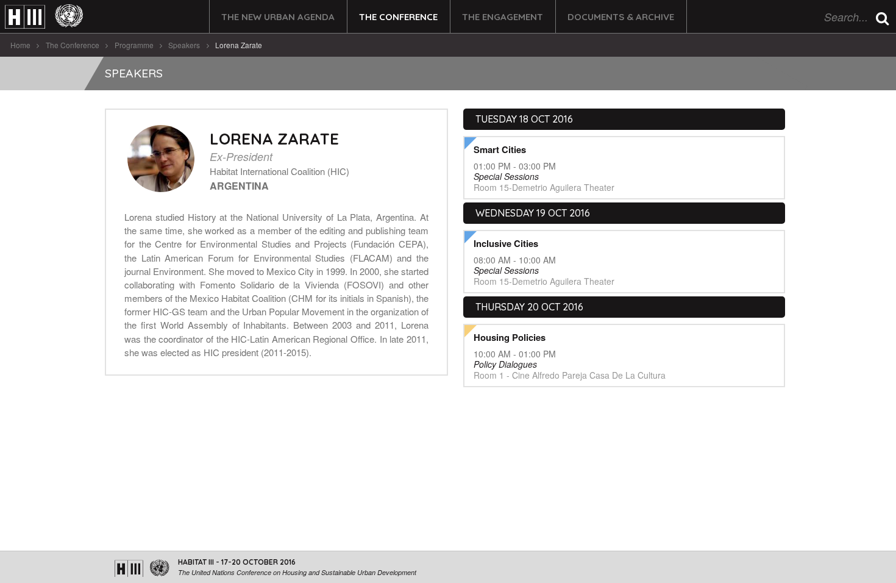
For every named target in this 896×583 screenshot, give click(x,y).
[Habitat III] (44, 17)
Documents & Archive (620, 17)
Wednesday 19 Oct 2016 (532, 213)
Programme (134, 45)
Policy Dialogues (505, 364)
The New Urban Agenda (278, 17)
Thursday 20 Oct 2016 (529, 307)
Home (20, 45)
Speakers (184, 45)
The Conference (398, 17)
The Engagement (502, 17)
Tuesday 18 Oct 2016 (524, 119)
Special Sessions (506, 176)
